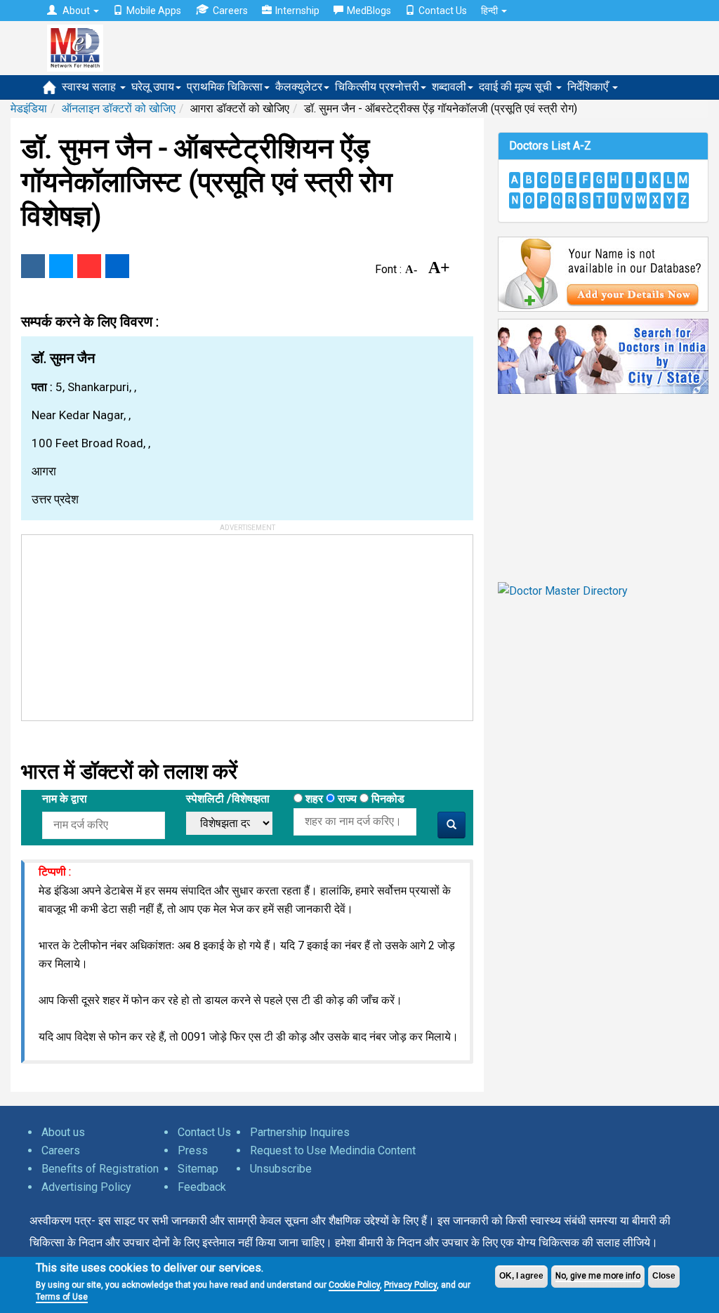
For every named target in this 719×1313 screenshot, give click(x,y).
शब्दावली (449, 86)
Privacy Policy (410, 1285)
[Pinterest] (89, 266)
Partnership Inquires (300, 1132)
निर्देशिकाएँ (589, 86)
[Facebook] (33, 266)
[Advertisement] (127, 623)
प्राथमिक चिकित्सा (225, 86)
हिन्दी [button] (490, 10)
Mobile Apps (153, 10)
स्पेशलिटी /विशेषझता (228, 798)
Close (663, 1276)
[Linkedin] (117, 266)
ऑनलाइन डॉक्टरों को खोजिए (119, 108)
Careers (230, 10)
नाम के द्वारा (64, 798)
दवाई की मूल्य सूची (517, 86)
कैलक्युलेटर (298, 86)
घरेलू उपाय (152, 86)
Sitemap (198, 1168)
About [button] (76, 10)
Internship (297, 10)
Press (193, 1150)
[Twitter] (61, 266)
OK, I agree (521, 1276)
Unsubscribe (281, 1168)
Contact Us (442, 10)
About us (63, 1132)
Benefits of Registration (100, 1168)
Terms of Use (62, 1297)
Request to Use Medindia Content (333, 1150)
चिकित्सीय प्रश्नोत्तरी (377, 86)
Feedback (202, 1187)
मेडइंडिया (29, 108)
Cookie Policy (354, 1285)
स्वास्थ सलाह (90, 86)
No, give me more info (597, 1276)
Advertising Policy (86, 1187)
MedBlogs (369, 10)
